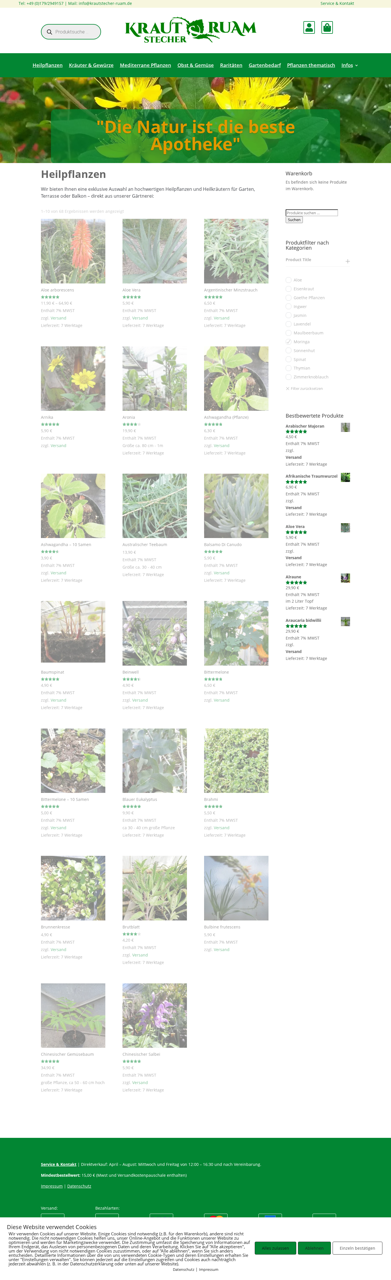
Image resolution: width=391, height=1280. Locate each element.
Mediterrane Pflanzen (145, 65)
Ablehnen (314, 1248)
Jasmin (300, 315)
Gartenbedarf (265, 65)
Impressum (208, 1269)
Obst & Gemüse (195, 65)
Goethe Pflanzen (309, 297)
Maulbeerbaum (308, 333)
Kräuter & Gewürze (91, 65)
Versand (58, 318)
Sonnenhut (304, 350)
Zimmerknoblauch (311, 377)
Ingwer (300, 306)
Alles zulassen (275, 1248)
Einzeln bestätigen (357, 1248)
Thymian (302, 368)
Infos (347, 65)
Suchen (294, 219)
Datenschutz (183, 1269)
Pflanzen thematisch (311, 65)
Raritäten (231, 65)
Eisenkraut (304, 288)
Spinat (300, 359)
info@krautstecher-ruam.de (105, 3)
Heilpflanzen (48, 65)
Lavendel (302, 324)
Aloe (298, 280)
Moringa (302, 341)
